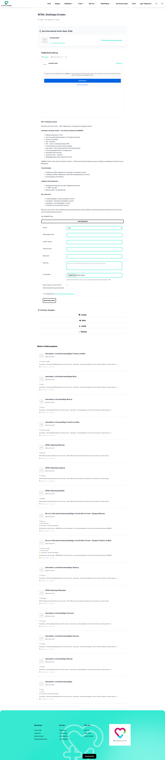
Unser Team (87, 733)
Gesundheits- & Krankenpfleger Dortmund (59, 613)
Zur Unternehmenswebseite (58, 43)
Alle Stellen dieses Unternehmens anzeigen (112, 40)
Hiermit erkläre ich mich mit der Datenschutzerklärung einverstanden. (53, 286)
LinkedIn (83, 326)
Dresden (46, 57)
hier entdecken (141, 755)
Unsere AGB (37, 730)
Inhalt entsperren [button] (82, 80)
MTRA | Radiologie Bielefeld (54, 491)
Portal (134, 3)
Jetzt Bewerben (64, 736)
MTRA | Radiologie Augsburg (55, 468)
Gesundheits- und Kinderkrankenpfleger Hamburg (62, 567)
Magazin (57, 3)
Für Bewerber (63, 733)
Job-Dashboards (64, 739)
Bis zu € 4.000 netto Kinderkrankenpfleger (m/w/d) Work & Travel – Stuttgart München (75, 514)
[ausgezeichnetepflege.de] (6, 3)
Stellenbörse (68, 3)
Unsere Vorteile (88, 736)
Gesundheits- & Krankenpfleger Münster (59, 659)
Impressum (37, 733)
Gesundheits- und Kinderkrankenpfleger (58, 682)
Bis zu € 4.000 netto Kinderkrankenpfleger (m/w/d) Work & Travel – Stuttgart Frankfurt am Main (78, 541)
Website (119, 63)
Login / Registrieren (145, 3)
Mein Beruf (46, 256)
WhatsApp (84, 332)
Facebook (83, 315)
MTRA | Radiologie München (55, 445)
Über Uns (91, 3)
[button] (156, 3)
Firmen (80, 3)
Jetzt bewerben (89, 756)
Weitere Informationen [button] (82, 84)
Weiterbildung (105, 3)
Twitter (84, 320)
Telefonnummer (47, 249)
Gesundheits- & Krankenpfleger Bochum (58, 399)
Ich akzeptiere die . (59, 294)
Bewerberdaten (38, 736)
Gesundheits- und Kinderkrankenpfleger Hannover (62, 636)
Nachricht (45, 263)
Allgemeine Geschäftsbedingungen (64, 294)
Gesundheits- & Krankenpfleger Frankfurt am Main (62, 422)
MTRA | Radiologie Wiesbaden (55, 590)
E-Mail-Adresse (47, 241)
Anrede (45, 227)
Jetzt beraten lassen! (122, 3)
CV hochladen (47, 274)
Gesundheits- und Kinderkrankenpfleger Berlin (61, 377)
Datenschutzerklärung (40, 739)
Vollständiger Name (48, 234)
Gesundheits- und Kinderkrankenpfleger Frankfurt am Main (65, 354)
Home (49, 3)
